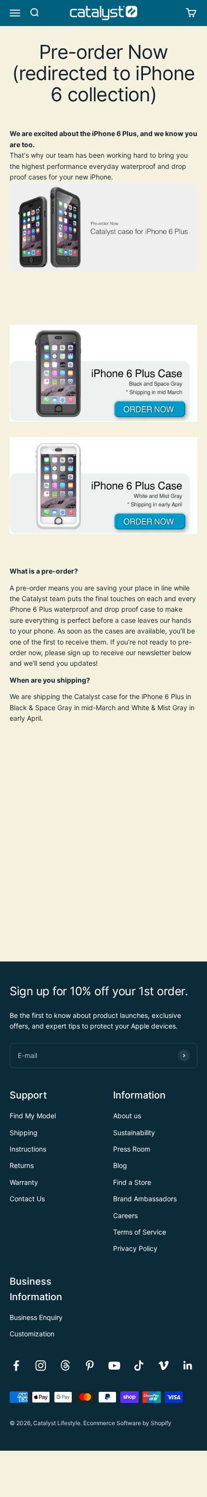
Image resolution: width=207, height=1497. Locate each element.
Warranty (24, 1182)
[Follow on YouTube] (114, 1365)
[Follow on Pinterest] (89, 1365)
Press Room (131, 1149)
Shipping (24, 1132)
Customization (32, 1334)
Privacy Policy (135, 1248)
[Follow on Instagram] (40, 1365)
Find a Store (132, 1182)
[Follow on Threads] (65, 1365)
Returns (22, 1165)
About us (127, 1116)
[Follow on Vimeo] (163, 1365)
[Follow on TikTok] (138, 1365)
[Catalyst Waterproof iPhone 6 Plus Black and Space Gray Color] (103, 373)
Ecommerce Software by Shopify (127, 1423)
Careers (125, 1215)
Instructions (28, 1149)
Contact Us (27, 1199)
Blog (120, 1165)
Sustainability (134, 1132)
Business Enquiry (36, 1317)
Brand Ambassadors (145, 1199)
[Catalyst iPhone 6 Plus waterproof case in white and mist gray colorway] (103, 485)
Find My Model (33, 1116)
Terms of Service (139, 1232)
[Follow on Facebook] (16, 1365)
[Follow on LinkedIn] (187, 1365)
